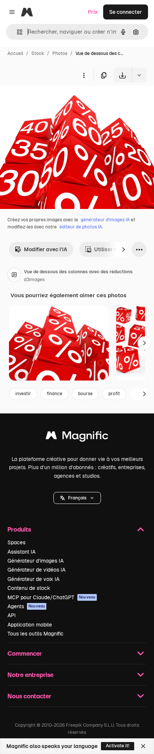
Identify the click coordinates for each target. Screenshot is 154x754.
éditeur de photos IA (80, 227)
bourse (85, 394)
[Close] (143, 746)
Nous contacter (29, 696)
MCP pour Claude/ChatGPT (51, 597)
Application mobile (29, 624)
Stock (37, 53)
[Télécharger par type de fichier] (139, 75)
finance (54, 394)
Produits (19, 529)
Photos (59, 53)
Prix (93, 12)
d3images (34, 280)
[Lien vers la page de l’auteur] (14, 276)
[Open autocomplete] (16, 32)
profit (114, 394)
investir (23, 394)
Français (77, 498)
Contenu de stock (28, 588)
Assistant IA (21, 551)
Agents (26, 606)
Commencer (24, 653)
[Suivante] (123, 249)
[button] (77, 498)
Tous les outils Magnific (35, 633)
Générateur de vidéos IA (36, 569)
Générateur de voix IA (33, 579)
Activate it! (117, 746)
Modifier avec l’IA (45, 249)
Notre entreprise (30, 674)
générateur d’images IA (105, 220)
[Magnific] (77, 437)
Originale (49, 100)
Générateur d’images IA (35, 560)
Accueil (15, 53)
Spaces (16, 542)
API (11, 615)
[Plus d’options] (83, 75)
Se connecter (125, 12)
